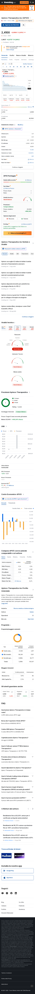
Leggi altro (4, 603)
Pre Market (6, 42)
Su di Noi (21, 902)
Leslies (33, 691)
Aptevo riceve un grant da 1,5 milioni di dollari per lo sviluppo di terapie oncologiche (16, 296)
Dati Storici (24, 59)
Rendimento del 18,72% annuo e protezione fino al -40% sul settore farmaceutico (17, 827)
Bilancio (30, 55)
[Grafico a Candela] (3, 64)
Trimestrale (11, 503)
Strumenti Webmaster (7, 913)
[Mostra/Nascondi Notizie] (11, 64)
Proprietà (17, 59)
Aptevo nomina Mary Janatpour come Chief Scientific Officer (16, 307)
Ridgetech (19, 691)
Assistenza (22, 909)
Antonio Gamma (9, 840)
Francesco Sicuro (9, 820)
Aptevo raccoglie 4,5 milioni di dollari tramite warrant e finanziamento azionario (16, 263)
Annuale (3, 503)
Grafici (12, 55)
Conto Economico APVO (11, 494)
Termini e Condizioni (6, 973)
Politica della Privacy (6, 978)
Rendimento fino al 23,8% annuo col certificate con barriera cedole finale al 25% (18, 836)
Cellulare (3, 906)
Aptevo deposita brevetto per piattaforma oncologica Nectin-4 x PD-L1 (15, 285)
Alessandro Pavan (9, 830)
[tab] (10, 328)
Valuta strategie (10, 49)
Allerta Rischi (4, 984)
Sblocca (30, 107)
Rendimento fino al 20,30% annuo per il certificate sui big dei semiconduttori (16, 817)
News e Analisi (21, 55)
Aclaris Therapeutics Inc (9, 691)
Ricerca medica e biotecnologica (24, 608)
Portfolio (3, 909)
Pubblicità (21, 906)
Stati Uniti (31, 619)
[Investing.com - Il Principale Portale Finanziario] (10, 2)
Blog (2, 902)
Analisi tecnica (7, 322)
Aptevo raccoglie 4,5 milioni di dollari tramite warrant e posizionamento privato (16, 274)
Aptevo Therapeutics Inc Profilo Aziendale (14, 589)
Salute (32, 612)
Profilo (11, 59)
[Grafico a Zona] (5, 64)
